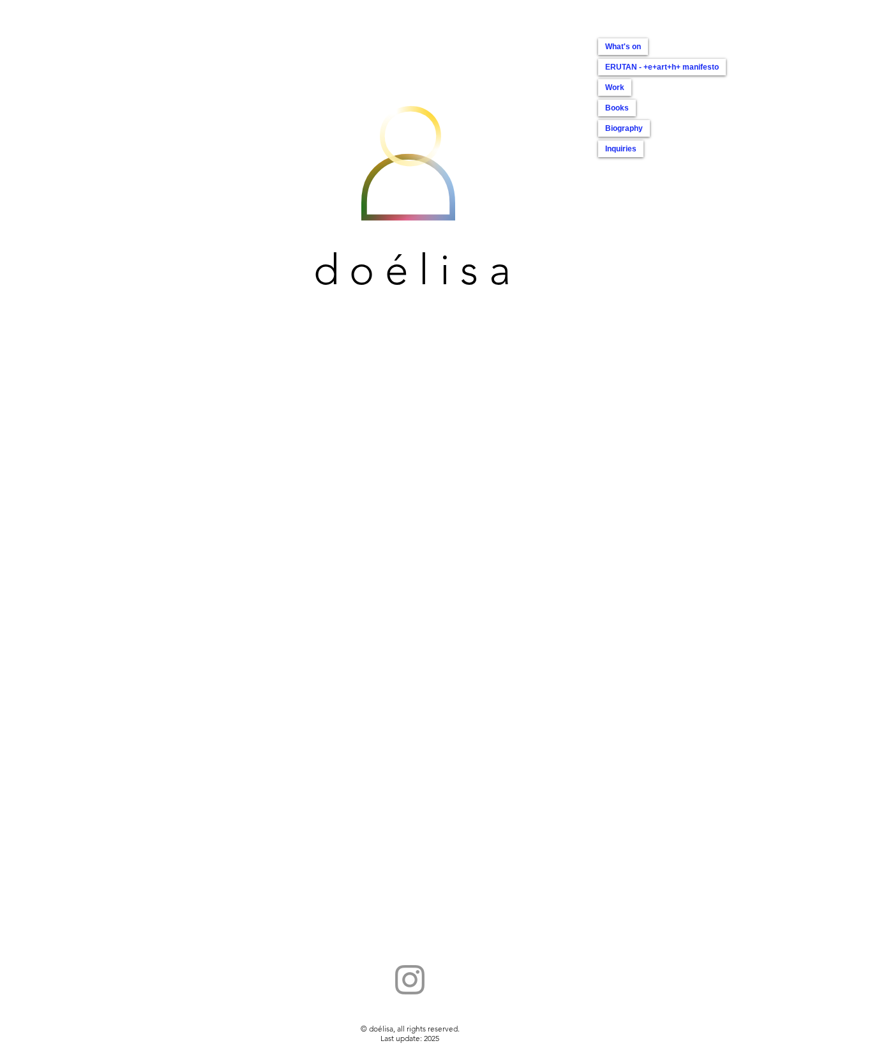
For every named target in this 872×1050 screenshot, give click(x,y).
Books (617, 107)
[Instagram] (410, 980)
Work (614, 87)
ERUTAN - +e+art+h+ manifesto (662, 67)
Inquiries (620, 148)
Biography (624, 128)
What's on (623, 46)
